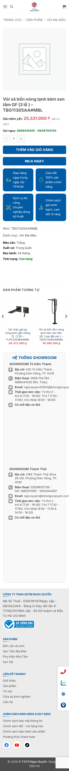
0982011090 (29, 491)
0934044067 (48, 491)
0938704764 (47, 130)
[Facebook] (6, 745)
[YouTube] (17, 745)
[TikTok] (27, 745)
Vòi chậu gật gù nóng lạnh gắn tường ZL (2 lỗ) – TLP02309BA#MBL (17, 334)
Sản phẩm (34, 20)
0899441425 (26, 130)
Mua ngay (34, 161)
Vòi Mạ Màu (56, 20)
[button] (5, 6)
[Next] (66, 324)
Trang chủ (12, 20)
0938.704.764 (39, 378)
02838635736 (40, 487)
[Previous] (3, 324)
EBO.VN (35, 766)
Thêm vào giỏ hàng (34, 150)
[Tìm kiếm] (11, 6)
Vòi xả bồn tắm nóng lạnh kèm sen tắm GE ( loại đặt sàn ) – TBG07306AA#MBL (51, 334)
